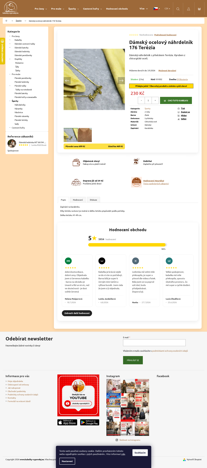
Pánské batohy (21, 93)
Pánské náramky (22, 116)
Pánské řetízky (21, 120)
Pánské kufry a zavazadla (26, 97)
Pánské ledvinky (22, 82)
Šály (17, 66)
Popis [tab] (63, 199)
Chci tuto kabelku (178, 100)
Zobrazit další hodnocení (76, 313)
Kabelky (18, 40)
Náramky (18, 108)
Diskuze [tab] (93, 199)
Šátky (17, 70)
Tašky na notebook (23, 89)
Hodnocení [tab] (78, 199)
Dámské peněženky (23, 55)
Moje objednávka (15, 381)
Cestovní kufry (18, 127)
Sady (17, 123)
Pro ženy (16, 36)
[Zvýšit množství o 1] (155, 100)
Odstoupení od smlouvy (18, 384)
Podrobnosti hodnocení (165, 34)
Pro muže (16, 74)
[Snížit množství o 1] (141, 100)
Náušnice (19, 112)
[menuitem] (41, 8)
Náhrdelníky (20, 104)
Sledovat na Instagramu (129, 440)
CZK (167, 8)
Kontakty (12, 397)
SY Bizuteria (182, 79)
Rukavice (19, 62)
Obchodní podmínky (17, 391)
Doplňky (18, 59)
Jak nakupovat (14, 387)
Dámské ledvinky (22, 51)
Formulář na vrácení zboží (19, 401)
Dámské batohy (21, 47)
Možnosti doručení (167, 70)
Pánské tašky (20, 85)
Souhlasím (140, 452)
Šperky (15, 101)
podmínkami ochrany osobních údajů (170, 350)
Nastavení (67, 461)
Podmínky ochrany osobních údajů (23, 394)
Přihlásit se (133, 360)
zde (123, 453)
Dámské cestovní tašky (25, 43)
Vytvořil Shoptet (194, 459)
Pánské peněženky (23, 78)
